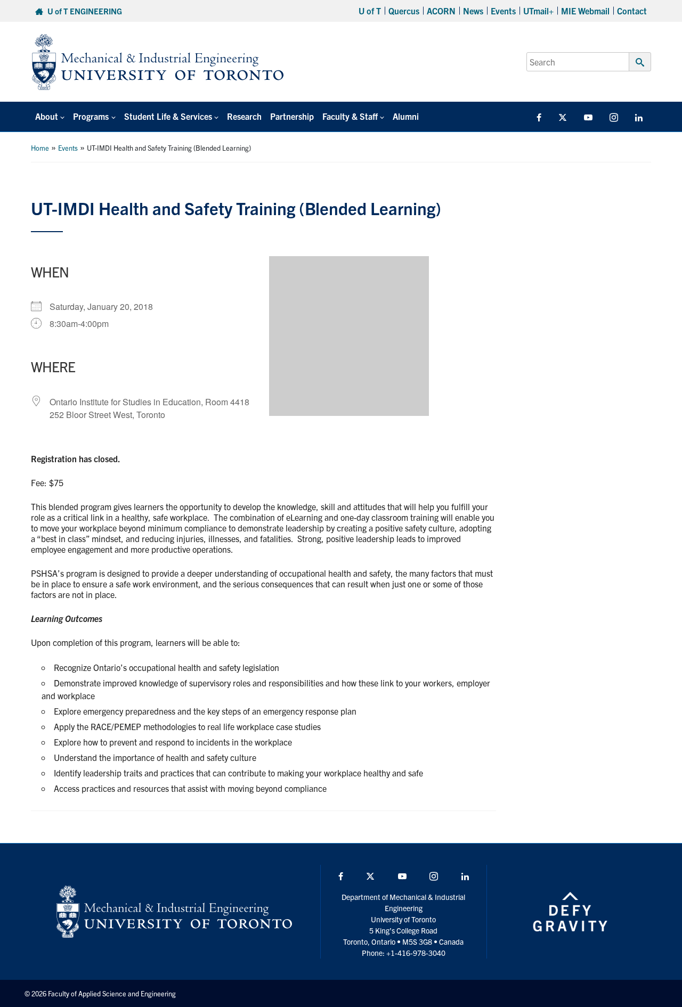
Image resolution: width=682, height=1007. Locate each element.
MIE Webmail (585, 10)
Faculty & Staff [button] (350, 116)
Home (40, 147)
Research (244, 116)
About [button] (46, 116)
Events (503, 10)
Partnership (292, 116)
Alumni (406, 116)
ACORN (441, 10)
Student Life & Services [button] (168, 116)
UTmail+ (538, 10)
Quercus (403, 10)
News (473, 10)
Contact (632, 10)
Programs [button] (91, 116)
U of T (370, 10)
